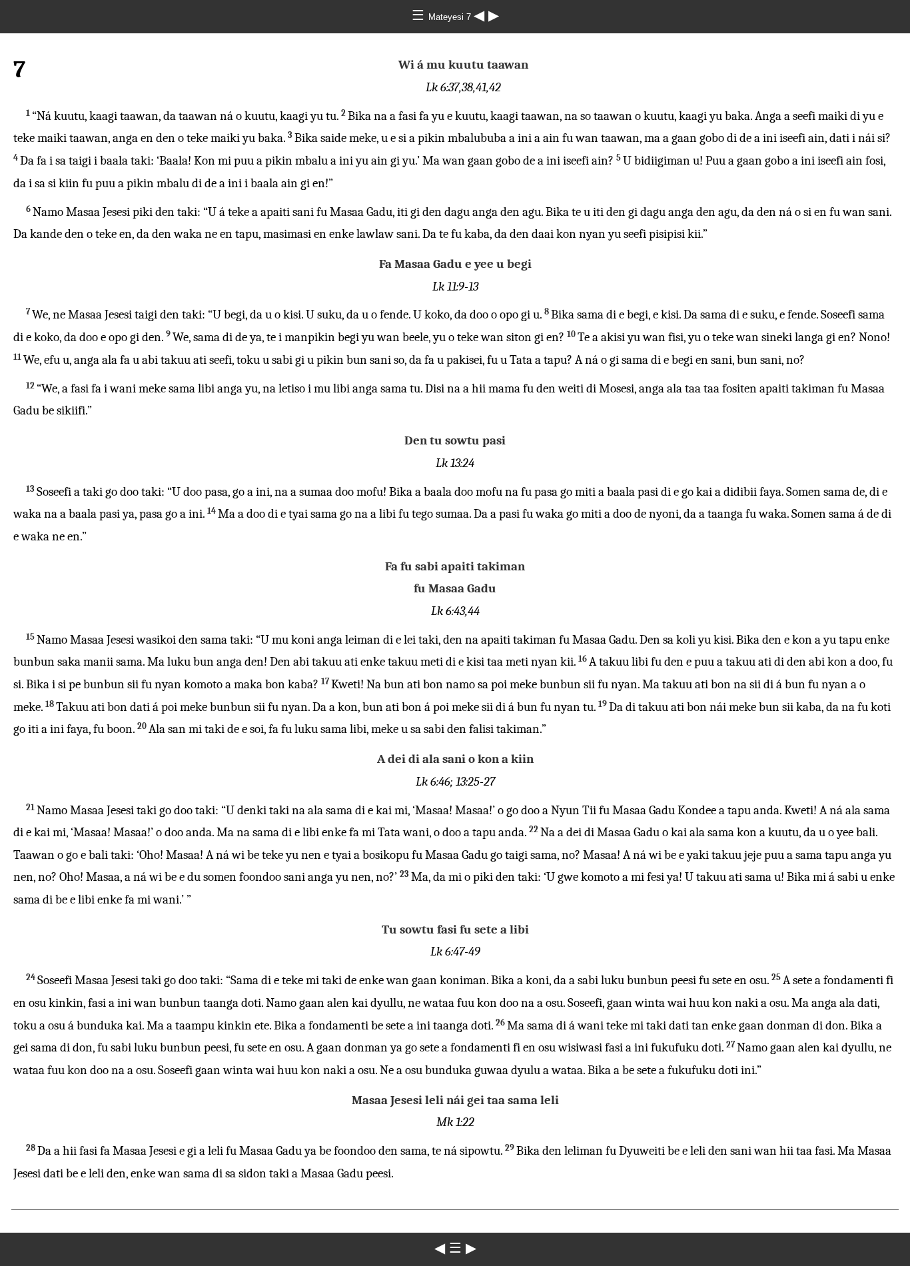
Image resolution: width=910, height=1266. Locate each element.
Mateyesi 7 (451, 17)
